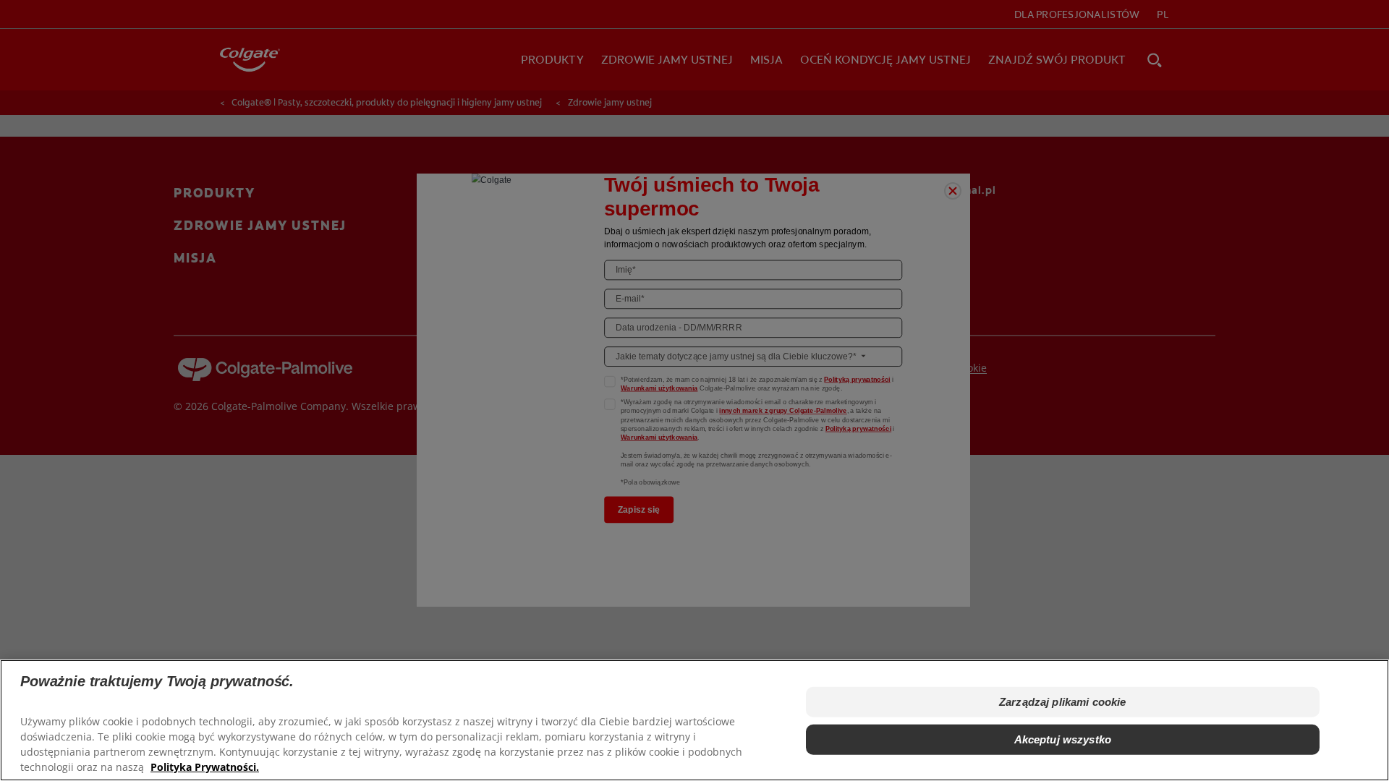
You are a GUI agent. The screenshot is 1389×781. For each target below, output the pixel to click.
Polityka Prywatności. (204, 767)
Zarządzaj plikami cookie (1062, 702)
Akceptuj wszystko (1063, 739)
